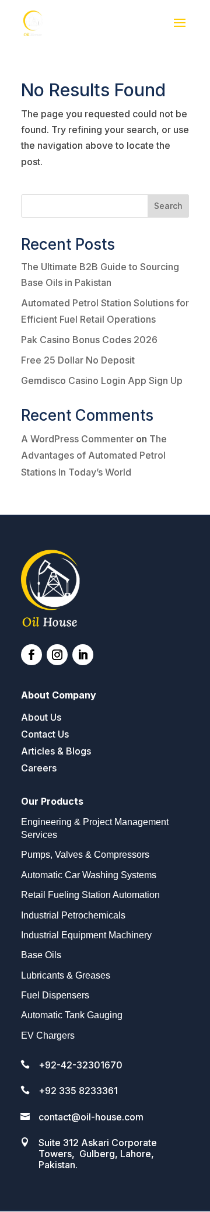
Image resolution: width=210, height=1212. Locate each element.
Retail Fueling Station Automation (90, 895)
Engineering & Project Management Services (95, 828)
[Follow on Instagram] (57, 654)
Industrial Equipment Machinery (86, 935)
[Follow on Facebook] (31, 654)
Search (168, 206)
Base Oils (41, 955)
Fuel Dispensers (55, 995)
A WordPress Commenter (77, 439)
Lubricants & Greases (65, 975)
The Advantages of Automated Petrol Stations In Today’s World (94, 455)
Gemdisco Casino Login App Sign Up (102, 380)
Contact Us (45, 734)
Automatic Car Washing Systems (88, 875)
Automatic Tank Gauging (72, 1015)
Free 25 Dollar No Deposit (78, 360)
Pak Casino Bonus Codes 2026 (89, 339)
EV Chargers (48, 1035)
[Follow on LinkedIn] (82, 654)
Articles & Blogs (56, 751)
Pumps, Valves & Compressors (85, 855)
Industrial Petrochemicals (73, 915)
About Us (41, 717)
